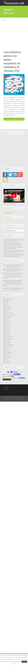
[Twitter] (10, 174)
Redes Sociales (9, 344)
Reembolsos (9, 346)
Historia (8, 322)
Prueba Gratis (9, 338)
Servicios (8, 350)
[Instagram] (15, 174)
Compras (8, 306)
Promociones (9, 336)
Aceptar (24, 661)
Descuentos (9, 312)
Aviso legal (6, 387)
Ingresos (8, 326)
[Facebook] (5, 174)
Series (7, 348)
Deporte (8, 310)
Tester (7, 358)
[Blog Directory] (22, 378)
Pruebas (8, 340)
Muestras (8, 332)
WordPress (13, 400)
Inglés (7, 324)
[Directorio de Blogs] (8, 374)
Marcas (7, 330)
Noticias (8, 334)
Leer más (14, 119)
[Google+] (20, 174)
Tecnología (8, 356)
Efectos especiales (10, 314)
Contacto (6, 389)
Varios (7, 360)
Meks (15, 398)
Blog (7, 302)
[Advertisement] (14, 35)
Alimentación (9, 298)
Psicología (8, 342)
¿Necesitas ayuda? (8, 212)
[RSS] (5, 179)
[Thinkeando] (14, 3)
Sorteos (8, 354)
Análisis (8, 300)
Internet (8, 328)
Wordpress (8, 362)
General (8, 320)
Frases (7, 318)
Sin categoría (9, 352)
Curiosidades (9, 308)
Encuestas (8, 316)
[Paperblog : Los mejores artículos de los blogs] (7, 372)
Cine (7, 304)
